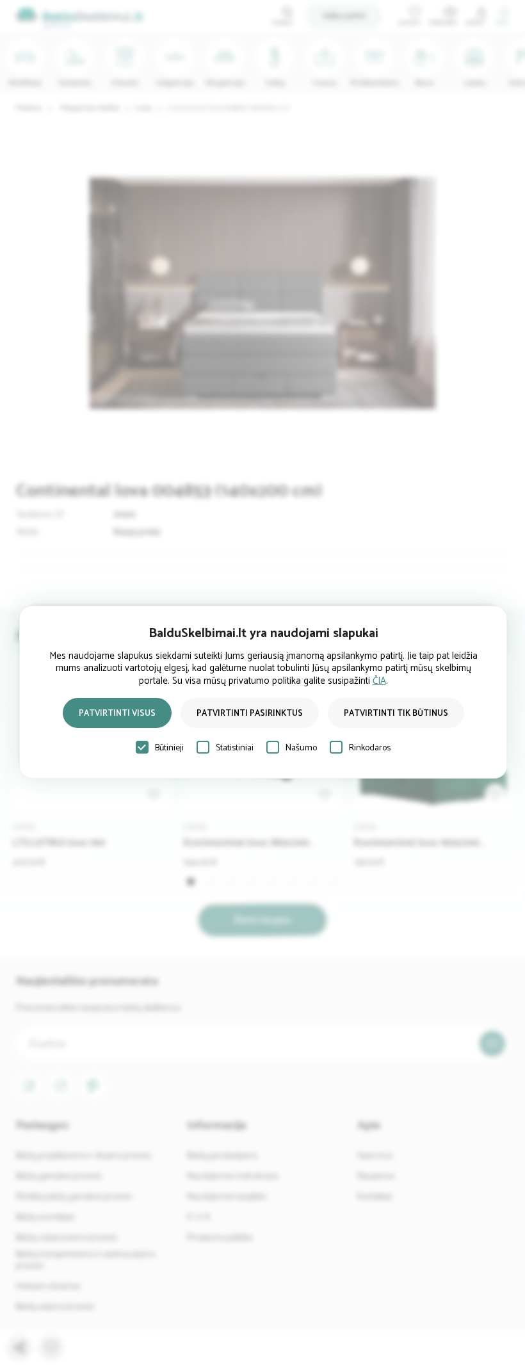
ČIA (379, 681)
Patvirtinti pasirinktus (250, 713)
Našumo (301, 748)
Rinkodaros (370, 748)
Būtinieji (169, 748)
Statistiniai (235, 748)
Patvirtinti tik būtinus (396, 713)
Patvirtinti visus (117, 713)
